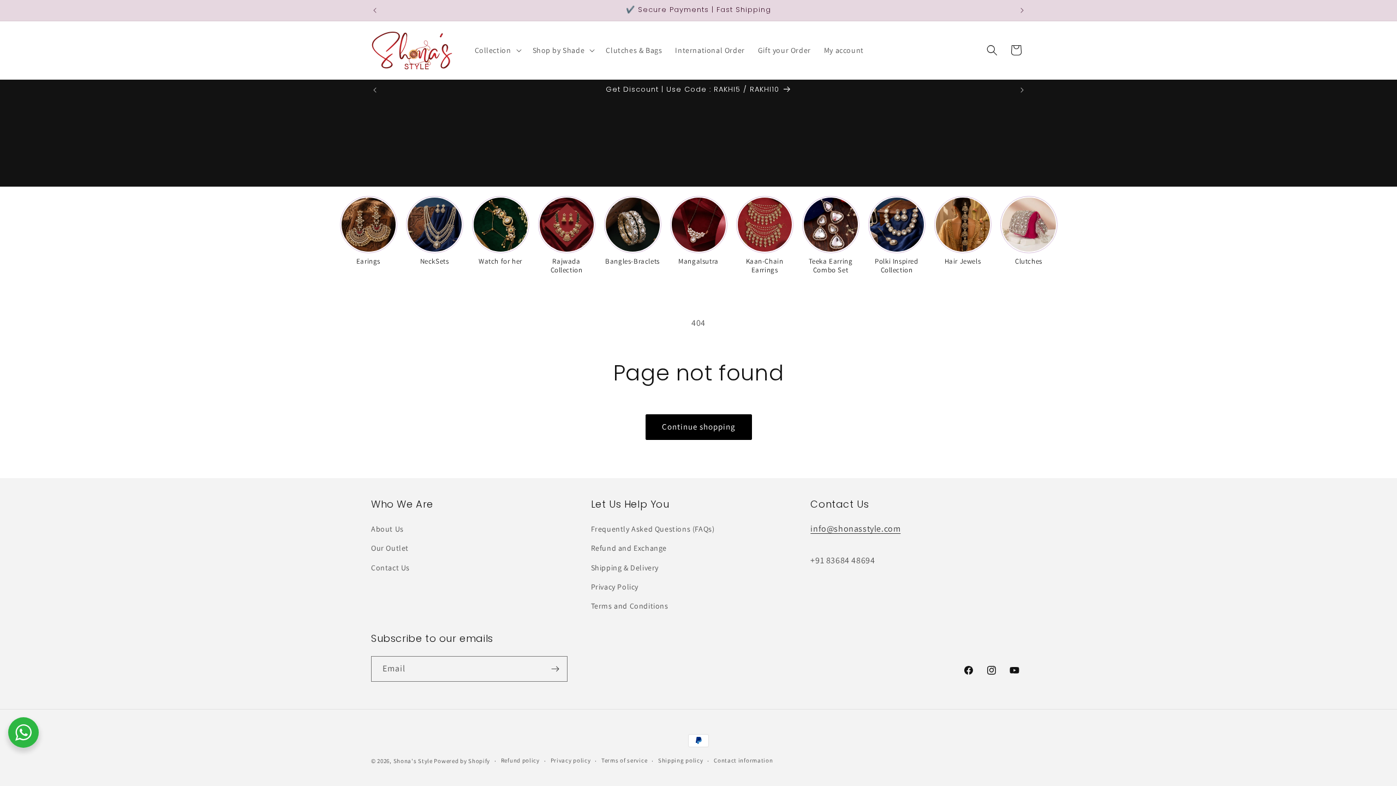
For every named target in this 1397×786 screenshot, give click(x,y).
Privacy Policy (614, 587)
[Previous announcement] (375, 10)
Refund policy (520, 760)
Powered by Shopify (462, 761)
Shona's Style (413, 761)
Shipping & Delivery (625, 568)
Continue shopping (699, 426)
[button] (497, 50)
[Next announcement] (1022, 10)
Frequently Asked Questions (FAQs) (653, 529)
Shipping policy (680, 760)
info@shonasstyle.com (855, 528)
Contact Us (390, 568)
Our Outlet (390, 548)
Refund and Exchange (629, 548)
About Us (387, 529)
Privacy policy (571, 760)
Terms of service (624, 760)
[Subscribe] (555, 669)
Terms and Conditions (629, 606)
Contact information (743, 760)
